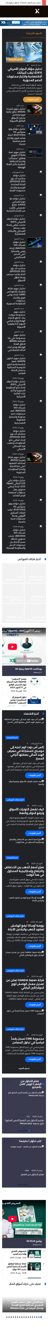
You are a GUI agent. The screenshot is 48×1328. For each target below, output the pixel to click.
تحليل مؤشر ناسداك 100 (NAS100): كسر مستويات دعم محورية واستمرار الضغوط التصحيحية (17, 413)
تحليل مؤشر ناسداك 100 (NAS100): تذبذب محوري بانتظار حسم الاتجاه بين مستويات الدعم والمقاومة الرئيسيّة (15, 539)
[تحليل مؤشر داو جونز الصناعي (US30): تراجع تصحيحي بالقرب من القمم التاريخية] (41, 195)
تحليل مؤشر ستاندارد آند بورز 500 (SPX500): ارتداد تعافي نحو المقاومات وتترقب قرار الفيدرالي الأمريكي (16, 440)
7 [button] (28, 1317)
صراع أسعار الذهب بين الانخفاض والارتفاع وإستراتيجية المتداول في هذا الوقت (24, 871)
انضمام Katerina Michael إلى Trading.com (14, 580)
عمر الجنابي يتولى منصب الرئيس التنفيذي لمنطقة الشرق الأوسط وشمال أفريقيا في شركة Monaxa (26, 1305)
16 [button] (9, 1317)
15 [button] (11, 1317)
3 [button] (25, 1130)
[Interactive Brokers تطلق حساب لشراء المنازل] (35, 593)
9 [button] (24, 1317)
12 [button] (17, 1317)
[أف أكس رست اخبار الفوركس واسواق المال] (37, 11)
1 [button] (29, 1131)
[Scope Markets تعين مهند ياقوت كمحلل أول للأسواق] (13, 593)
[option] (24, 593)
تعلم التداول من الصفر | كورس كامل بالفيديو (30, 1084)
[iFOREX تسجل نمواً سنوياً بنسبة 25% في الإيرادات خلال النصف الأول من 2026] (35, 613)
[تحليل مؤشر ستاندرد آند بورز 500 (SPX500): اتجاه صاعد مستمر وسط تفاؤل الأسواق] (41, 262)
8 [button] (26, 1317)
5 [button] (20, 1130)
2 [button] (27, 1130)
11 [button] (19, 1317)
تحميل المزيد (24, 1068)
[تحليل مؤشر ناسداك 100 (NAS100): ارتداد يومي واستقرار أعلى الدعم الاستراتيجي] (34, 242)
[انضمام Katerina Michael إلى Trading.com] (13, 573)
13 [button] (15, 1317)
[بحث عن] (44, 12)
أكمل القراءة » (32, 99)
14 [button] (13, 1317)
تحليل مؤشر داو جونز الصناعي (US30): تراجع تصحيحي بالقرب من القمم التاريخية (15, 204)
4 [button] (22, 1130)
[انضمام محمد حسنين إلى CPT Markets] (35, 573)
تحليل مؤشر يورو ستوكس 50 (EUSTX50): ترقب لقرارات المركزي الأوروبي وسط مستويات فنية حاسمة (16, 512)
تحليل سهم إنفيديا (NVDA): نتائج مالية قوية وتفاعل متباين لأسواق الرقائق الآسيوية (15, 115)
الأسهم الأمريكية (34, 33)
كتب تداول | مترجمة (30, 1141)
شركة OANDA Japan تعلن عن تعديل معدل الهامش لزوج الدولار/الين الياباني (25, 984)
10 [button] (21, 1317)
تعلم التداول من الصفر (32, 1174)
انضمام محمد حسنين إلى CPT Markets (37, 580)
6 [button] (18, 1130)
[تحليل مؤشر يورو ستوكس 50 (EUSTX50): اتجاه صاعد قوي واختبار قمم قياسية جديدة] (34, 129)
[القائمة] (3, 12)
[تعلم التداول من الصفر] (24, 1156)
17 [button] (6, 1317)
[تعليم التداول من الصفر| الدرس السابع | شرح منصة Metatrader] (24, 1102)
